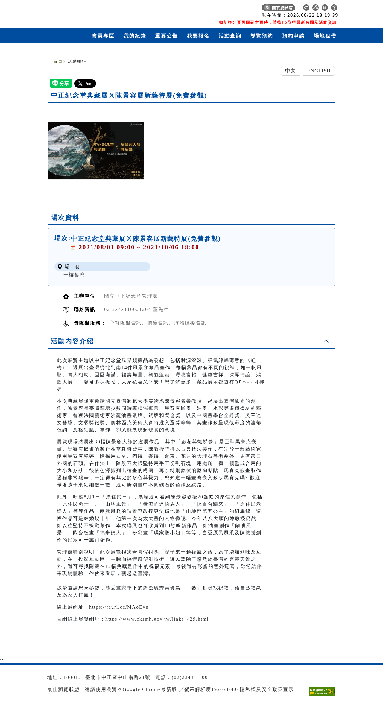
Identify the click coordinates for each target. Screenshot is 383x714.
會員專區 (103, 36)
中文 (290, 71)
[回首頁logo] (87, 9)
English (319, 71)
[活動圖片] (96, 150)
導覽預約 (261, 36)
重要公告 (166, 36)
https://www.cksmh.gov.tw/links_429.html (157, 618)
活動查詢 (230, 36)
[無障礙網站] (323, 696)
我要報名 (198, 36)
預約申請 (293, 36)
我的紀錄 (135, 36)
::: (47, 61)
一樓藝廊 (74, 274)
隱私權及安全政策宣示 (267, 689)
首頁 (58, 61)
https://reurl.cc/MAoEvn (119, 607)
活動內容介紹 (72, 341)
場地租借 (325, 36)
